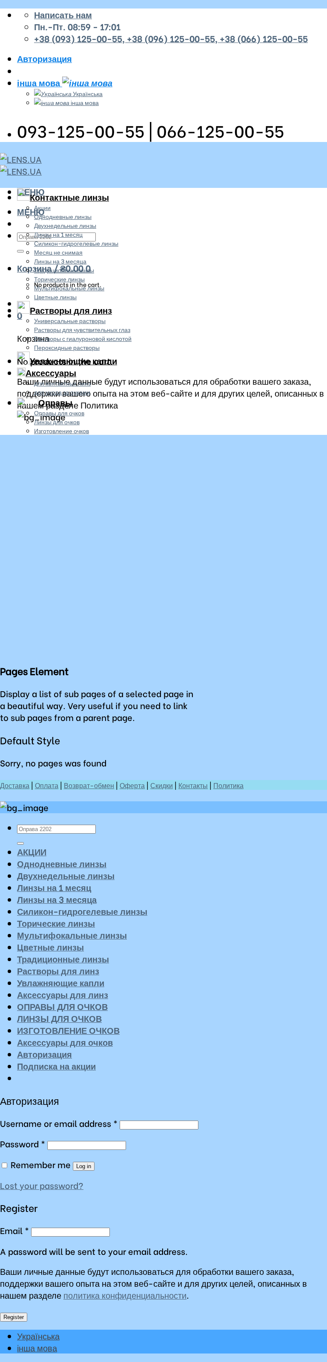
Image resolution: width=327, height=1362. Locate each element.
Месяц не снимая (58, 251)
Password (22, 1143)
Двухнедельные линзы (65, 225)
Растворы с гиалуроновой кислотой (83, 338)
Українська (87, 93)
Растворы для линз (71, 310)
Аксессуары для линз (62, 994)
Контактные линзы (69, 197)
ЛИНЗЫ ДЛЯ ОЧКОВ (59, 1018)
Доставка (14, 785)
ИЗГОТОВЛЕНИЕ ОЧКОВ (68, 1030)
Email (14, 1230)
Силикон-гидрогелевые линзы (76, 242)
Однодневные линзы (63, 216)
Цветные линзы (55, 296)
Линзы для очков (57, 421)
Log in (83, 1166)
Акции (42, 207)
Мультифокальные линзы (69, 287)
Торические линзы (59, 278)
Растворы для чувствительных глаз (82, 329)
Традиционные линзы (64, 269)
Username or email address (59, 1123)
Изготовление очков (61, 430)
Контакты (193, 785)
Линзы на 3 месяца (60, 260)
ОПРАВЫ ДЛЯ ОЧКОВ (62, 1006)
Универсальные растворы (70, 320)
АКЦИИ (31, 851)
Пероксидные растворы (67, 347)
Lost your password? (41, 1185)
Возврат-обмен (89, 785)
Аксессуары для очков (65, 1042)
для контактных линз (62, 382)
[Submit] (20, 251)
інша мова (39, 82)
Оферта (132, 785)
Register (13, 1317)
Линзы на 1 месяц (58, 234)
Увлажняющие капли (73, 360)
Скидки (161, 785)
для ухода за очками (62, 391)
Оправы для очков (59, 412)
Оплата (46, 785)
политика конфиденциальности (124, 1295)
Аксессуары (51, 372)
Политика (228, 785)
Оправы (55, 402)
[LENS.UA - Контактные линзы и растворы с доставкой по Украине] (21, 165)
